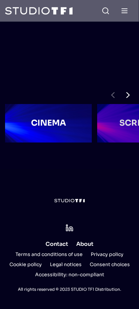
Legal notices (66, 264)
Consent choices (110, 264)
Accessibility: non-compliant (69, 275)
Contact (57, 244)
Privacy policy (107, 254)
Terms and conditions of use (49, 254)
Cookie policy (25, 264)
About (84, 244)
